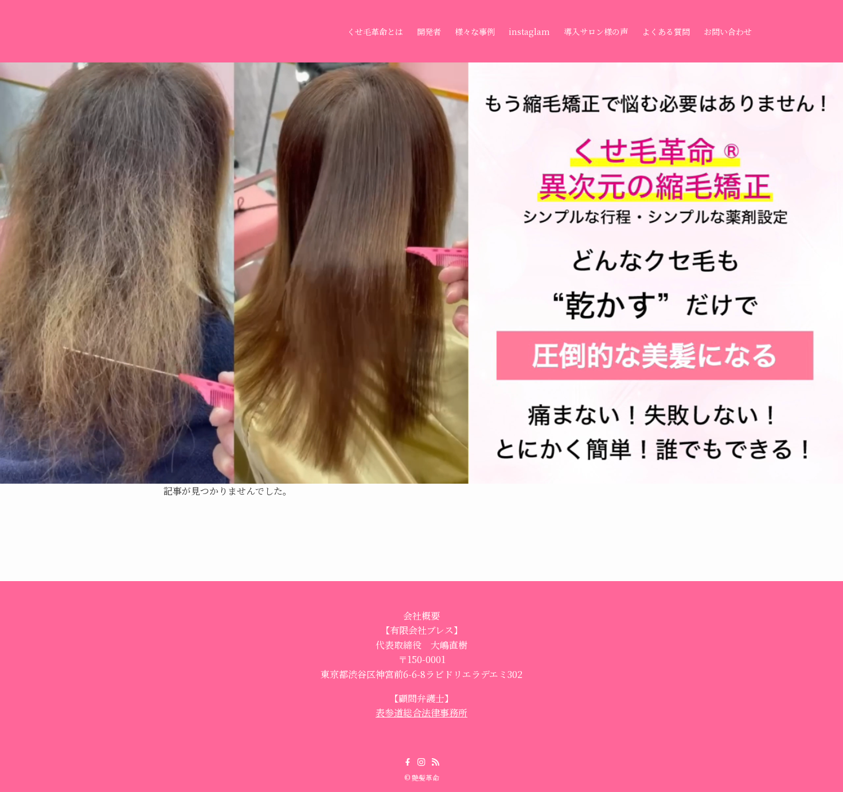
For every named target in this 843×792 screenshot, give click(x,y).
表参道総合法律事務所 (421, 712)
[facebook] (408, 762)
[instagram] (421, 762)
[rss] (435, 762)
